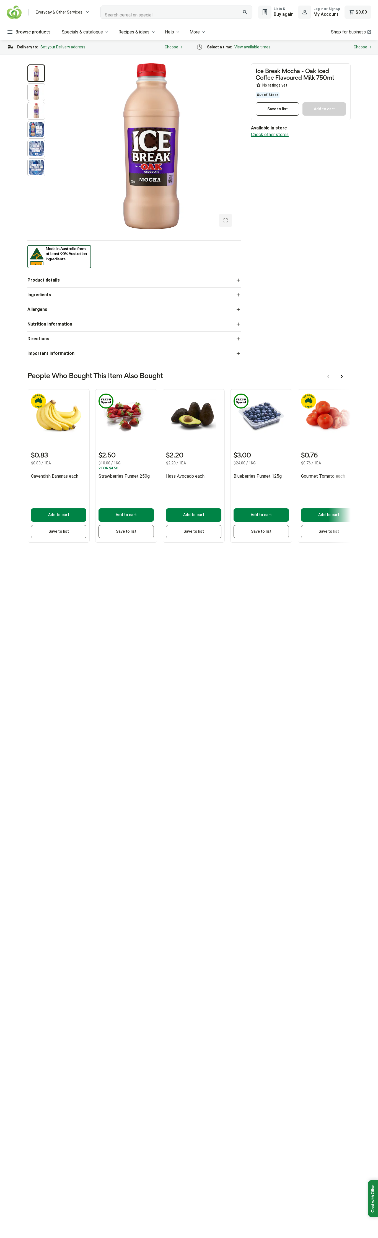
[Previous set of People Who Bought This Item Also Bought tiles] (328, 376)
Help (169, 32)
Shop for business (348, 32)
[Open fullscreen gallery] (225, 220)
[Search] (245, 12)
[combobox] (176, 12)
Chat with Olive (373, 1199)
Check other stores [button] (270, 134)
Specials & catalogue (82, 32)
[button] (36, 73)
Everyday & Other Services (59, 12)
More (195, 32)
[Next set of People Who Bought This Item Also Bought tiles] (341, 376)
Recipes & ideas (133, 32)
